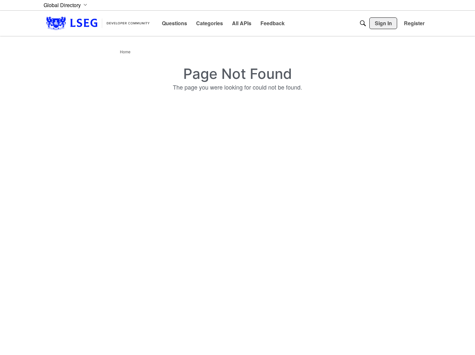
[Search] (363, 23)
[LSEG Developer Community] (98, 23)
